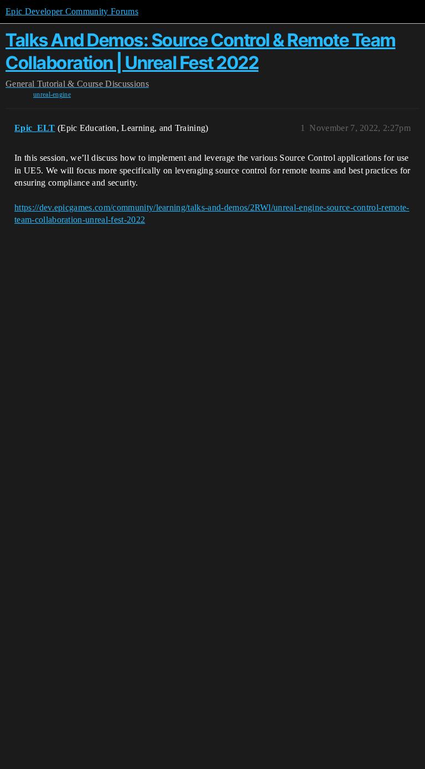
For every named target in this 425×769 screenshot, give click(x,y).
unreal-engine (52, 94)
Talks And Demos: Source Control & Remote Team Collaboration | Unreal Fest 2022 (201, 51)
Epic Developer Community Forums (72, 11)
